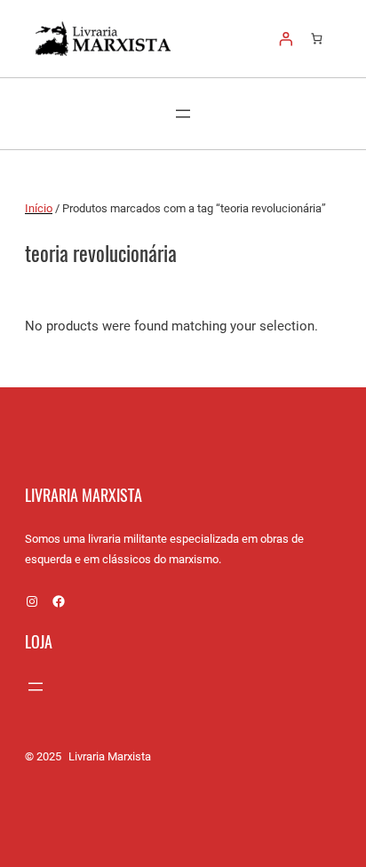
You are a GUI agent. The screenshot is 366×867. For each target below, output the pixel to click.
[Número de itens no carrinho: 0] (316, 38)
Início (38, 208)
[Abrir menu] (183, 113)
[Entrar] (286, 38)
